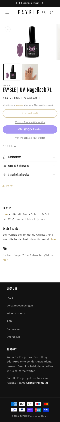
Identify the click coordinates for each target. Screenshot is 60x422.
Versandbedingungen (20, 305)
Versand (20, 105)
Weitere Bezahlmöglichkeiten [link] (30, 122)
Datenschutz (14, 329)
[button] (7, 12)
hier (53, 239)
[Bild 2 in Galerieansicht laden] (30, 72)
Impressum (14, 336)
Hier (5, 214)
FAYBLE (24, 416)
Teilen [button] (10, 185)
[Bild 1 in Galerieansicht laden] (12, 72)
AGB (9, 321)
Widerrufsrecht (16, 313)
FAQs (10, 297)
